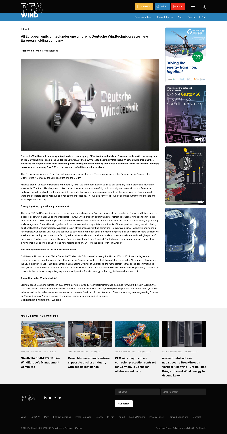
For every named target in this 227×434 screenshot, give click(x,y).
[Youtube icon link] (50, 398)
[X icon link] (60, 398)
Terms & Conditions (178, 417)
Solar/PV (145, 6)
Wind (163, 6)
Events (191, 17)
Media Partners (137, 417)
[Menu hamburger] (193, 6)
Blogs (180, 17)
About (122, 417)
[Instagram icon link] (55, 397)
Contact (197, 417)
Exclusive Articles (144, 17)
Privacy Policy (156, 417)
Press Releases (165, 17)
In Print (202, 17)
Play (179, 6)
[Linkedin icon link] (45, 397)
